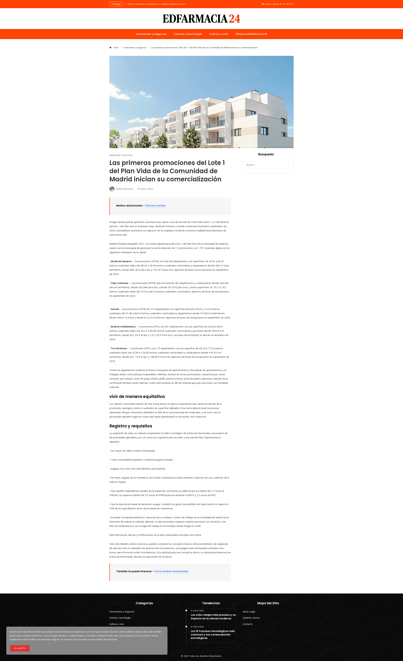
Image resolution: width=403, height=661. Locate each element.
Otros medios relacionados (171, 571)
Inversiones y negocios (120, 155)
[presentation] (124, 3)
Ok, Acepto (20, 648)
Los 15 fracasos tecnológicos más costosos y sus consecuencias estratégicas (213, 634)
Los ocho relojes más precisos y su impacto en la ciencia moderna (213, 616)
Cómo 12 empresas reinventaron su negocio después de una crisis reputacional (157, 4)
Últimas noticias (155, 205)
